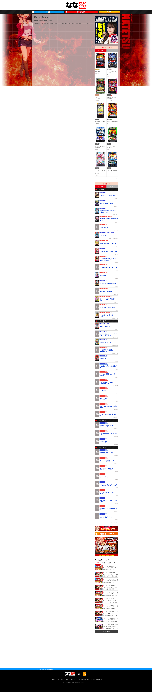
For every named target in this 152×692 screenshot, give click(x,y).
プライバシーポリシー (63, 679)
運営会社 (89, 679)
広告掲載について (97, 679)
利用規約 (83, 679)
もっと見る (106, 631)
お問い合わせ (53, 679)
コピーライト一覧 (75, 679)
